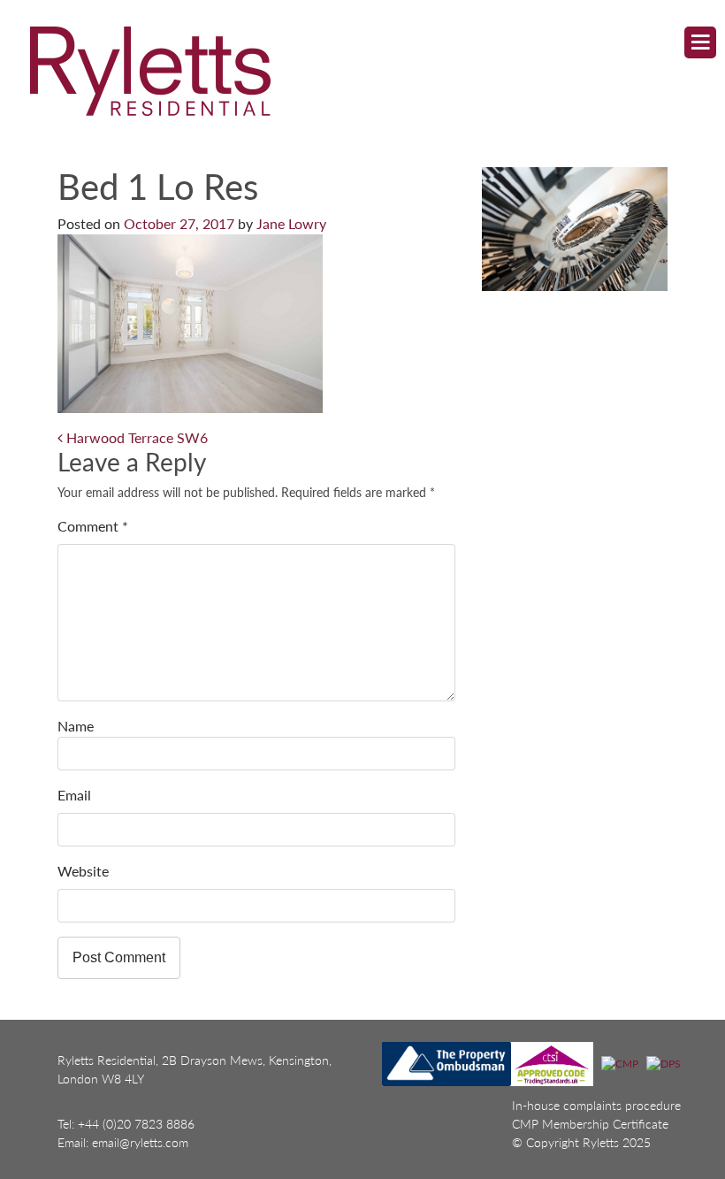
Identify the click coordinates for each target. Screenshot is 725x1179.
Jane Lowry (291, 223)
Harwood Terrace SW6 (135, 437)
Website (83, 870)
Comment (92, 525)
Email (74, 794)
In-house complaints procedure (596, 1105)
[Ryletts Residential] (346, 70)
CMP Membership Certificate (590, 1123)
